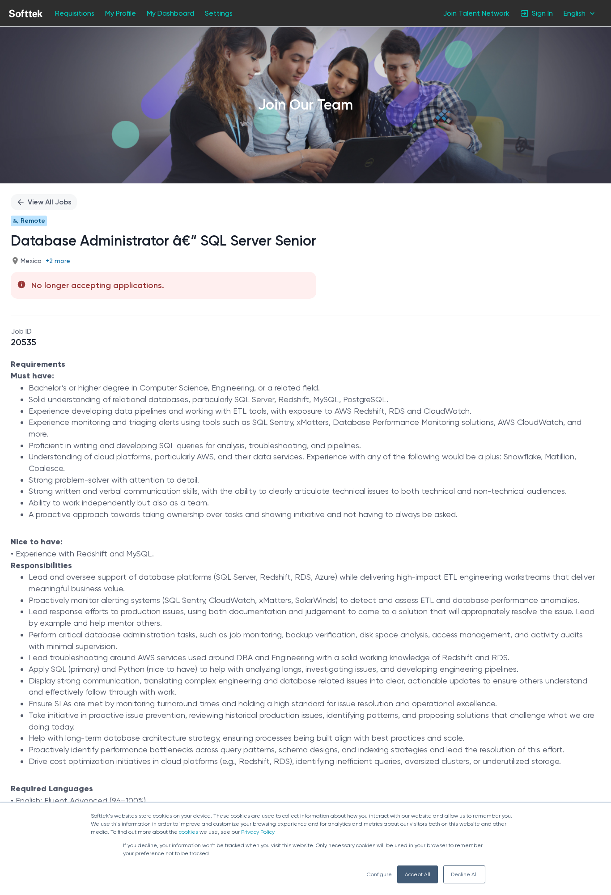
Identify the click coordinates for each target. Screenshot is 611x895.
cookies (188, 832)
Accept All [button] (417, 874)
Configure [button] (379, 874)
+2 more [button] (58, 260)
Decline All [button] (464, 874)
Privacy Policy (258, 832)
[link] (25, 13)
